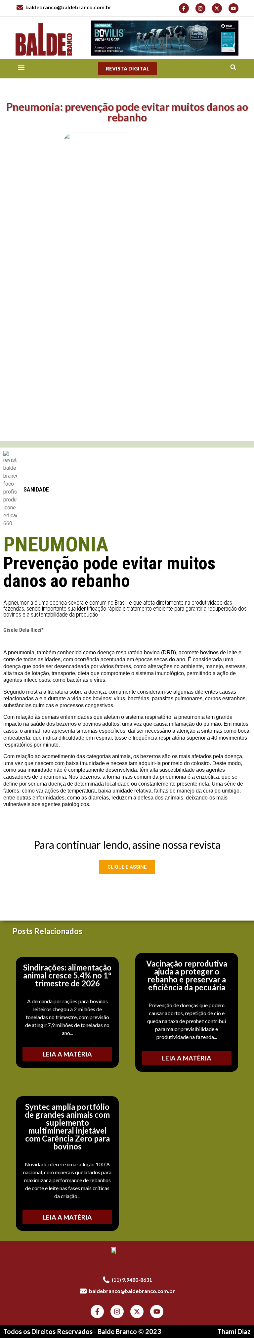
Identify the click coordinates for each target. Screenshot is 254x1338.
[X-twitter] (217, 8)
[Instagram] (200, 8)
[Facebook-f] (184, 8)
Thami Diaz (234, 1331)
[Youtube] (233, 8)
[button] (233, 67)
